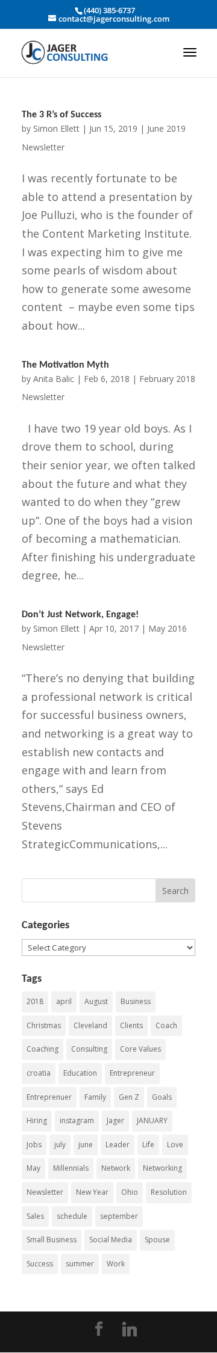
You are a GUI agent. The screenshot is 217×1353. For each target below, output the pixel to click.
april (64, 1001)
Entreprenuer (49, 1097)
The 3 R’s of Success (61, 115)
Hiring (37, 1120)
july (60, 1144)
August (96, 1001)
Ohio (129, 1192)
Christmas (44, 1025)
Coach (166, 1025)
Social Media (110, 1239)
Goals (162, 1097)
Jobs (34, 1144)
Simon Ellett (56, 128)
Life (148, 1144)
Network (115, 1168)
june (85, 1144)
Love (175, 1144)
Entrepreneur (132, 1073)
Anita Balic (53, 378)
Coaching (42, 1049)
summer (80, 1264)
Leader (117, 1144)
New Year (92, 1192)
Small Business (52, 1239)
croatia (39, 1073)
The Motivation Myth (65, 365)
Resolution (169, 1192)
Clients (131, 1025)
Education (80, 1073)
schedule (72, 1216)
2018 (35, 1001)
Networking (162, 1168)
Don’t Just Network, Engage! (80, 615)
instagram (77, 1120)
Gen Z (129, 1097)
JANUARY (152, 1120)
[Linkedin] (130, 1329)
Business (136, 1001)
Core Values (140, 1049)
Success (40, 1264)
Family (95, 1097)
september (119, 1216)
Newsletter (45, 1192)
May (33, 1168)
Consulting (89, 1049)
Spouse (157, 1239)
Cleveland (90, 1025)
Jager (115, 1120)
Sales (35, 1216)
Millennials (71, 1168)
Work (116, 1264)
